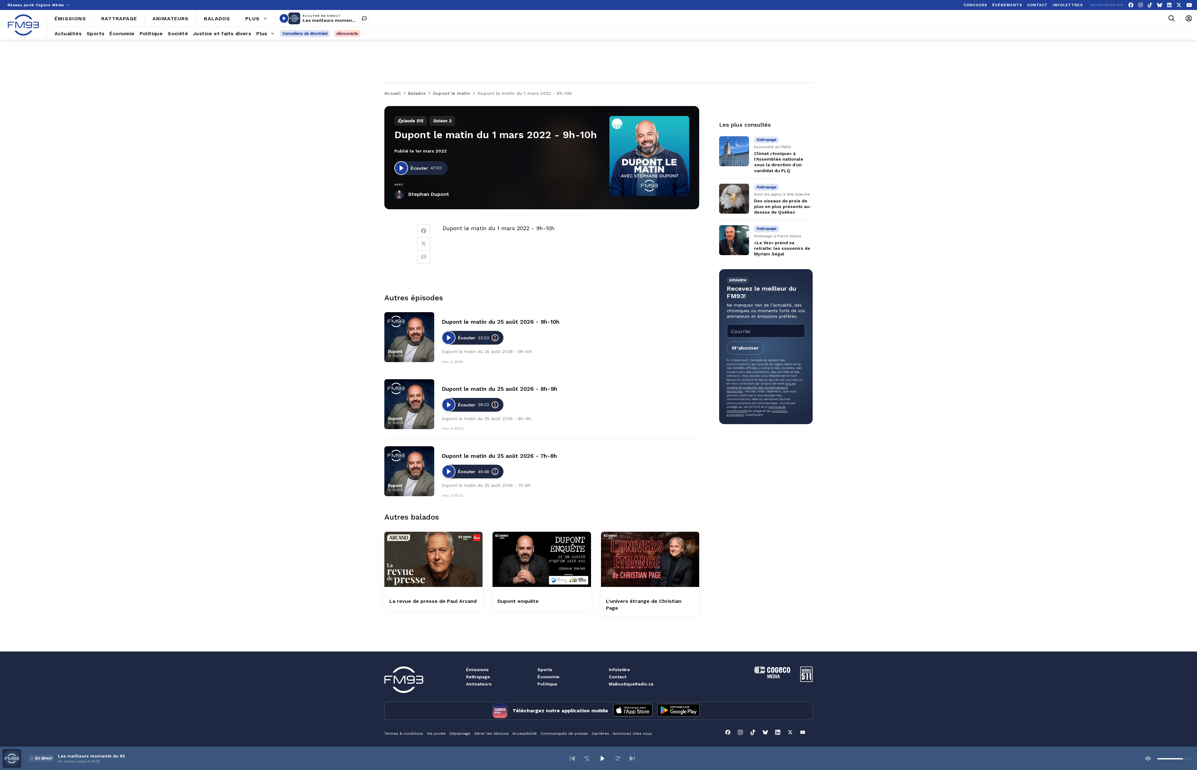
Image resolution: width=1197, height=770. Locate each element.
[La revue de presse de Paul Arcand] (433, 559)
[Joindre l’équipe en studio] (364, 18)
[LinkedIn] (1169, 5)
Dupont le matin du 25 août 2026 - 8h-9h (499, 388)
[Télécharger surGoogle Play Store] (678, 711)
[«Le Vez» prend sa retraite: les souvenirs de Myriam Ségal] (734, 240)
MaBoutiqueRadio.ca (631, 683)
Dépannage (459, 733)
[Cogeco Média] (772, 677)
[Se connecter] (1188, 18)
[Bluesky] (1159, 5)
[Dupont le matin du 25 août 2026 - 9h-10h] (409, 337)
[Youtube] (1189, 5)
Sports (544, 669)
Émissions (477, 669)
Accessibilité (524, 733)
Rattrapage (478, 676)
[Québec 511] (806, 680)
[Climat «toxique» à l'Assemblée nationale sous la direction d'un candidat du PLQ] (734, 151)
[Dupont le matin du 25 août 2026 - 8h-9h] (409, 404)
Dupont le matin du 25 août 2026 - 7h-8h (499, 456)
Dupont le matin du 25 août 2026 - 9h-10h (501, 321)
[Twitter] (423, 243)
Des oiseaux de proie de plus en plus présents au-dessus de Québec (782, 206)
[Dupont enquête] (542, 559)
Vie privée (436, 733)
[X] (1178, 5)
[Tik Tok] (1150, 5)
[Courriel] (423, 257)
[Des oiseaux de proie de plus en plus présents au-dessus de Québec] (734, 199)
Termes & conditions (403, 733)
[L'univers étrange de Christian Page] (650, 559)
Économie (548, 676)
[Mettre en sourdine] (1147, 758)
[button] (572, 758)
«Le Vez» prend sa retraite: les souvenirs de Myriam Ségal (782, 248)
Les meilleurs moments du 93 (336, 20)
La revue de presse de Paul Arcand (433, 601)
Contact (617, 676)
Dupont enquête (518, 601)
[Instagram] (1140, 5)
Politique (547, 683)
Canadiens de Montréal (305, 33)
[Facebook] (1130, 5)
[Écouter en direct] (284, 18)
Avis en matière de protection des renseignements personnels (761, 387)
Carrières (600, 733)
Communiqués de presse (564, 733)
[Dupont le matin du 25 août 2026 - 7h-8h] (409, 471)
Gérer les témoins (491, 733)
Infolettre (619, 669)
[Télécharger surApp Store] (632, 711)
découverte (347, 33)
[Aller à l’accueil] (23, 25)
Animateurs (479, 683)
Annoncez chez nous (632, 733)
